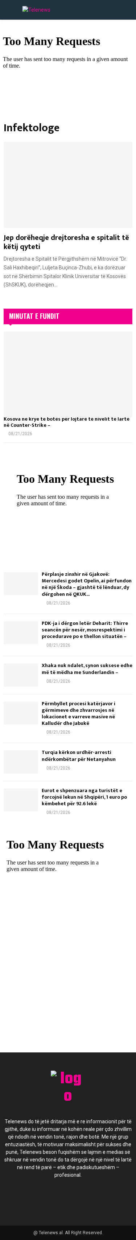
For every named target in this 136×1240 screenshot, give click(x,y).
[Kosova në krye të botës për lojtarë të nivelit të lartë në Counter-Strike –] (68, 375)
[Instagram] (76, 1199)
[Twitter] (57, 1199)
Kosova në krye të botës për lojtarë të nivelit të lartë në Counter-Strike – (66, 422)
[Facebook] (37, 1199)
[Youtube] (96, 1199)
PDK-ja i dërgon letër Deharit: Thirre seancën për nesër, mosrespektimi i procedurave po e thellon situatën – (85, 630)
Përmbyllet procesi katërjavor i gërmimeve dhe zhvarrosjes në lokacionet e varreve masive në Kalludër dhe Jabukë (78, 713)
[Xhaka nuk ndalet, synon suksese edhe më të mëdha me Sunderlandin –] (21, 674)
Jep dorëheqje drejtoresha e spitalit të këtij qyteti (66, 242)
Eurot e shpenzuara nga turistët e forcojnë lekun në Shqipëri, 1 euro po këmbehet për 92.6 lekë (84, 797)
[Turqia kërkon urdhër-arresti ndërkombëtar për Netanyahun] (21, 761)
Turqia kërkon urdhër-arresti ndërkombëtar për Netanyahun (79, 755)
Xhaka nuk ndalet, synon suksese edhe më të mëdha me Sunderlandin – (87, 668)
